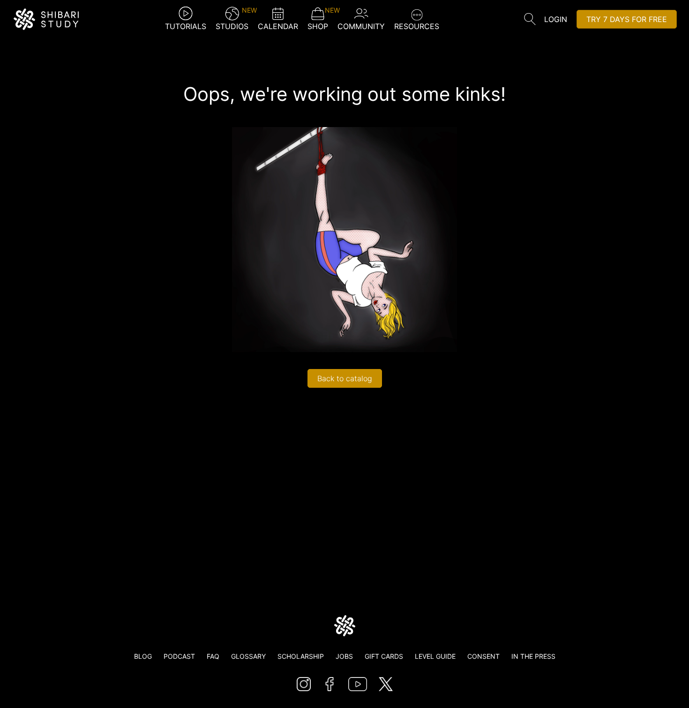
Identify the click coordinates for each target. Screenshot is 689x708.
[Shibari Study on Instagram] (304, 684)
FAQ (213, 656)
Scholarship (300, 656)
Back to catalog (344, 378)
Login (555, 19)
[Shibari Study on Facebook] (329, 684)
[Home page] (344, 625)
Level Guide (435, 656)
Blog (143, 656)
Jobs (344, 656)
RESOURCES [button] (416, 26)
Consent (483, 656)
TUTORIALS (185, 26)
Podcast (179, 656)
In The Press (533, 656)
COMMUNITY (361, 26)
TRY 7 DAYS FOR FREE (626, 19)
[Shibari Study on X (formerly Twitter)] (386, 684)
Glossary (248, 656)
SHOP (317, 19)
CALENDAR (278, 26)
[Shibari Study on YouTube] (357, 684)
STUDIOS (232, 19)
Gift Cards (384, 656)
